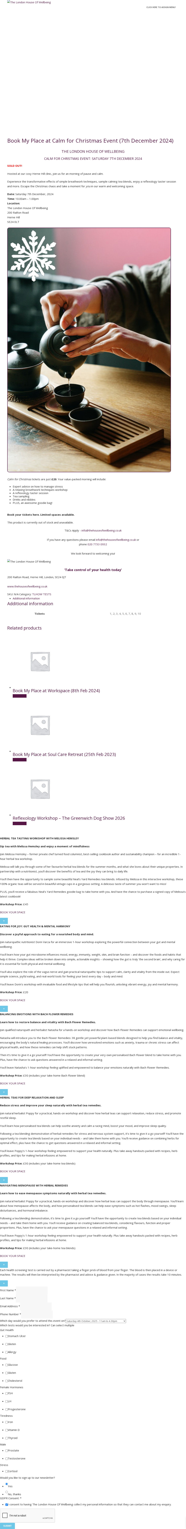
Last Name (8, 1298)
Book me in (20, 696)
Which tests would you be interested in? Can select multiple (37, 1325)
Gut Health (7, 1330)
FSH (10, 1393)
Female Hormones (11, 1387)
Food (3, 1358)
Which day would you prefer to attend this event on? (33, 1320)
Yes (10, 1486)
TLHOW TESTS (41, 594)
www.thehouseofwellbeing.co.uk (27, 586)
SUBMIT (7, 1526)
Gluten (12, 1344)
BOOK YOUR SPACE (12, 912)
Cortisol (12, 1471)
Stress (4, 1465)
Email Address (10, 1306)
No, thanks (14, 1494)
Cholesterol (15, 1380)
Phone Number (10, 1314)
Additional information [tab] (26, 598)
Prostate (13, 1450)
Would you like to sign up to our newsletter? (27, 1477)
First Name (8, 1290)
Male (3, 1444)
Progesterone (17, 1409)
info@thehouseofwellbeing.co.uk (102, 530)
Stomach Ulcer (17, 1336)
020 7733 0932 (97, 544)
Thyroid (12, 1438)
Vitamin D (14, 1430)
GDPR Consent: (10, 1498)
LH (9, 1401)
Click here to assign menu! (161, 7)
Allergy (12, 1352)
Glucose (13, 1364)
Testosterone (16, 1458)
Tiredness (6, 1415)
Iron (10, 1422)
